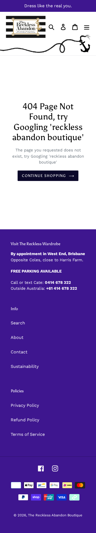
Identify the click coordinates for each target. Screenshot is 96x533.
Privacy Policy (25, 405)
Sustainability (25, 366)
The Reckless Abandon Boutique (55, 515)
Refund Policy (25, 419)
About (17, 337)
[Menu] (87, 27)
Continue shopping (44, 175)
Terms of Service (28, 434)
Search (18, 322)
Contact (19, 351)
